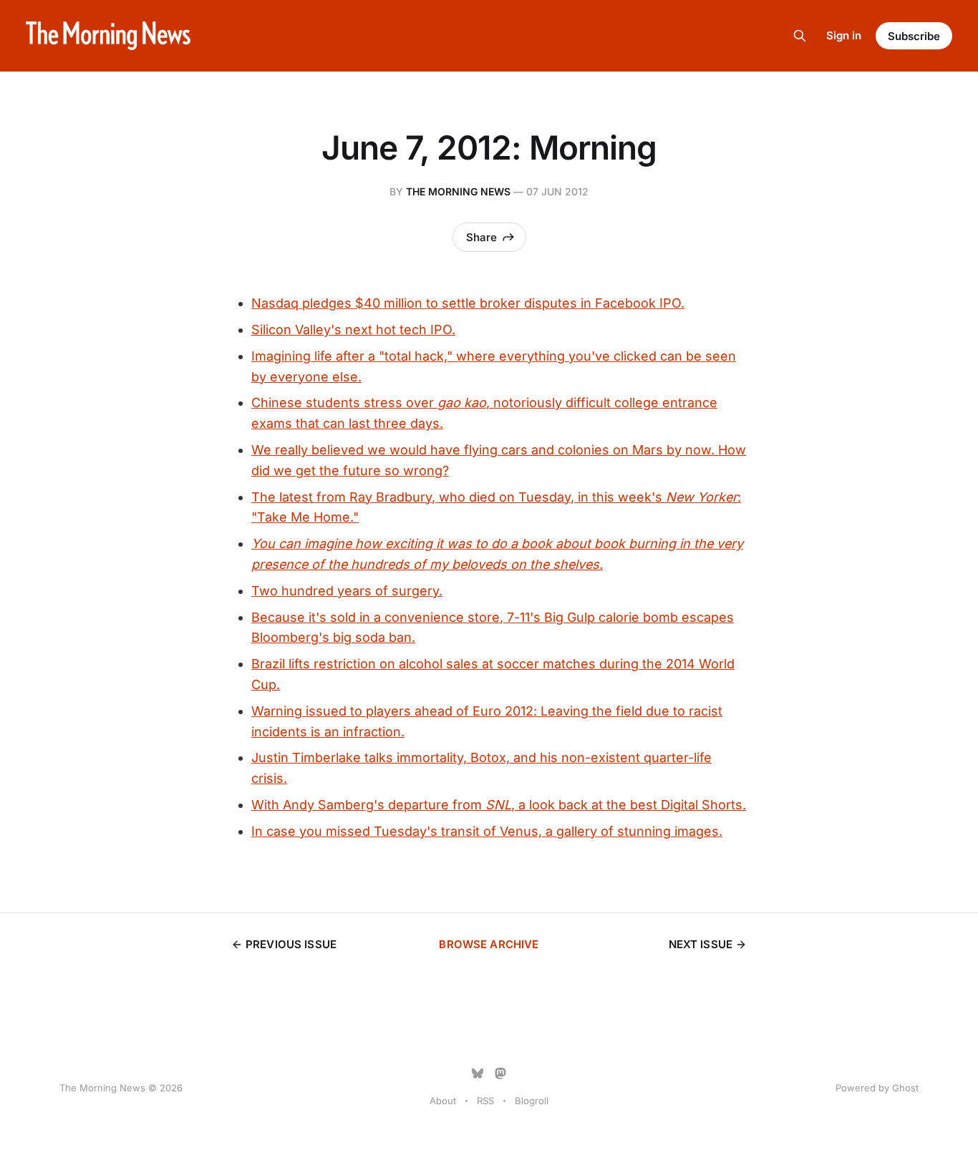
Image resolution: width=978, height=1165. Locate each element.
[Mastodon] (500, 1073)
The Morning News (458, 191)
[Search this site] (799, 36)
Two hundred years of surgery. (346, 590)
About (443, 1100)
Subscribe (914, 36)
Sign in (843, 35)
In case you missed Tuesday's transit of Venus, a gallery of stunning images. (486, 831)
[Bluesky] (477, 1073)
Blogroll (531, 1100)
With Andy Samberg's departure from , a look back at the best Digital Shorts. (498, 804)
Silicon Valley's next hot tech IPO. (353, 329)
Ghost (905, 1087)
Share (481, 237)
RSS (485, 1100)
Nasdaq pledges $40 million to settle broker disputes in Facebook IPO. (467, 303)
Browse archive (488, 944)
